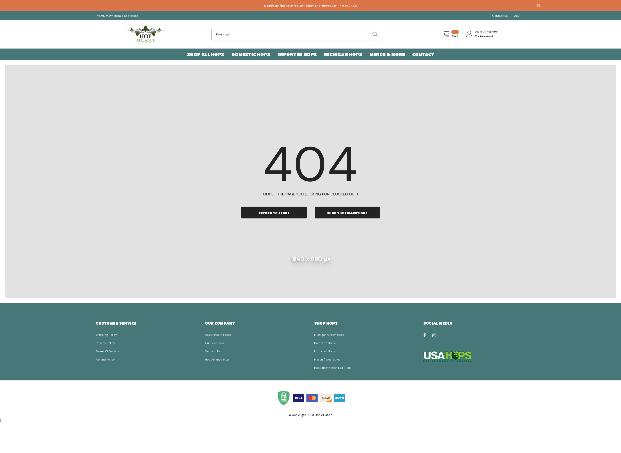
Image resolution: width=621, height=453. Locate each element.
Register (492, 32)
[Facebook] (427, 335)
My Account (484, 36)
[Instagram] (436, 335)
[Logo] (145, 34)
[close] (538, 5)
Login (479, 32)
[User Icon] (469, 34)
